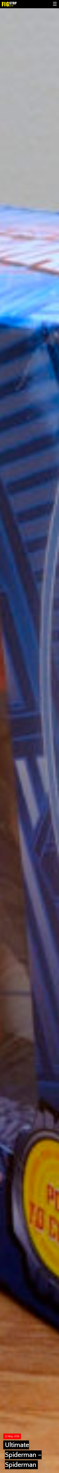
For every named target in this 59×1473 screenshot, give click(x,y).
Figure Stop (14, 4)
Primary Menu (55, 4)
